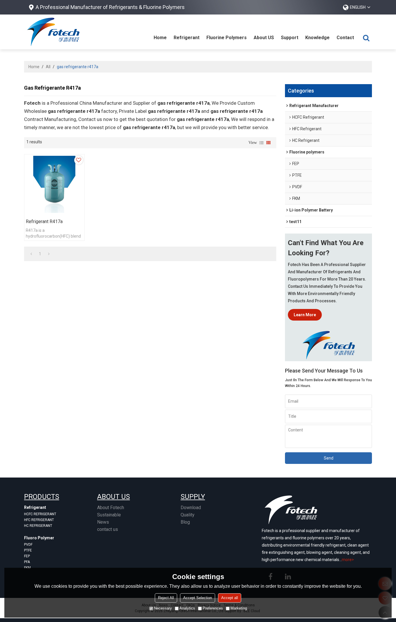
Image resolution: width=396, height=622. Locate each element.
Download (191, 507)
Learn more (305, 314)
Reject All (166, 598)
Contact (345, 37)
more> (348, 559)
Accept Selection (197, 598)
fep (27, 556)
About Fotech (110, 507)
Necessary (163, 608)
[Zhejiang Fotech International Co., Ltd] (53, 32)
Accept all (229, 598)
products (41, 497)
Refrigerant (186, 37)
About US (264, 37)
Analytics (187, 608)
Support (289, 37)
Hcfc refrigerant (40, 514)
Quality (188, 515)
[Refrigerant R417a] (54, 184)
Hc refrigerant (38, 526)
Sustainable (109, 515)
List (261, 143)
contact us (107, 529)
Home (160, 37)
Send (328, 458)
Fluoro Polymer (39, 538)
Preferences (213, 608)
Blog (185, 522)
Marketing (238, 608)
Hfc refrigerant (39, 520)
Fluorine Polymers (226, 37)
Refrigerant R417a (44, 221)
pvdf (28, 545)
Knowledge (317, 37)
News (103, 522)
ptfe (28, 550)
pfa (27, 562)
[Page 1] (31, 253)
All (48, 66)
